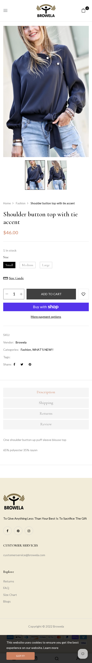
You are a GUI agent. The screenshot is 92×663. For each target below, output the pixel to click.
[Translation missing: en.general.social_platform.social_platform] (7, 530)
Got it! (20, 655)
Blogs (7, 601)
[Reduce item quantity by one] (7, 294)
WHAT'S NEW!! (42, 349)
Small (9, 265)
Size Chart (10, 595)
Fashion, (26, 349)
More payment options (46, 316)
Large (46, 265)
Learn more (50, 648)
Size (6, 257)
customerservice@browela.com (24, 555)
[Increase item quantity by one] (21, 294)
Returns (8, 581)
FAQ (6, 588)
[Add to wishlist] (83, 294)
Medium (27, 265)
